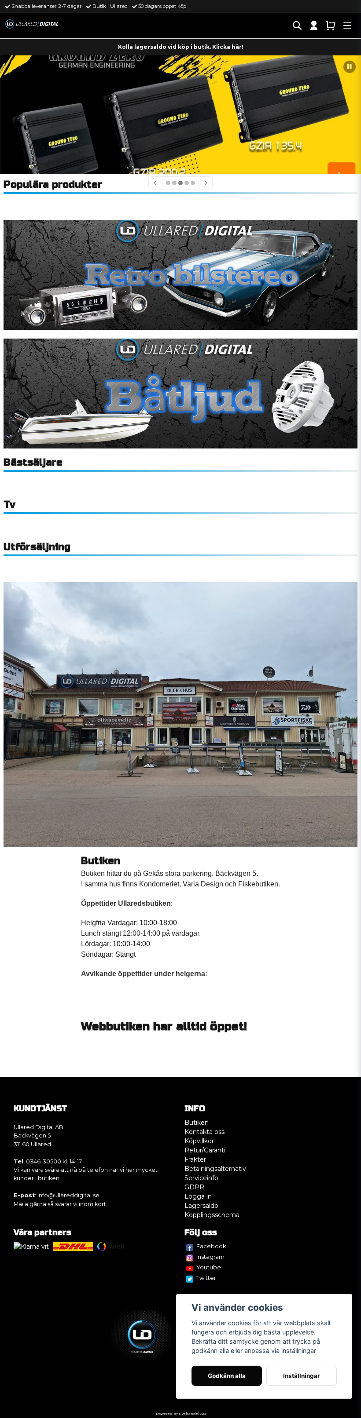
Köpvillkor (199, 1141)
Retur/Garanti (204, 1150)
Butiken (196, 1122)
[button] (349, 67)
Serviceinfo (201, 1178)
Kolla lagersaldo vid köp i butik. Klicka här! (180, 47)
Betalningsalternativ (215, 1169)
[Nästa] (205, 183)
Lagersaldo (201, 1206)
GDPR (194, 1187)
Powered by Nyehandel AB (181, 1413)
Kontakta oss (204, 1132)
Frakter (195, 1159)
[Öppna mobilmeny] (347, 25)
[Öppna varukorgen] (330, 25)
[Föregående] (155, 183)
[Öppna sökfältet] (297, 25)
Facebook (211, 1246)
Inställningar (301, 1375)
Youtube (208, 1267)
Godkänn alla (227, 1375)
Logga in (198, 1196)
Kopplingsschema (211, 1215)
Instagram (210, 1256)
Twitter (206, 1277)
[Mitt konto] (314, 25)
